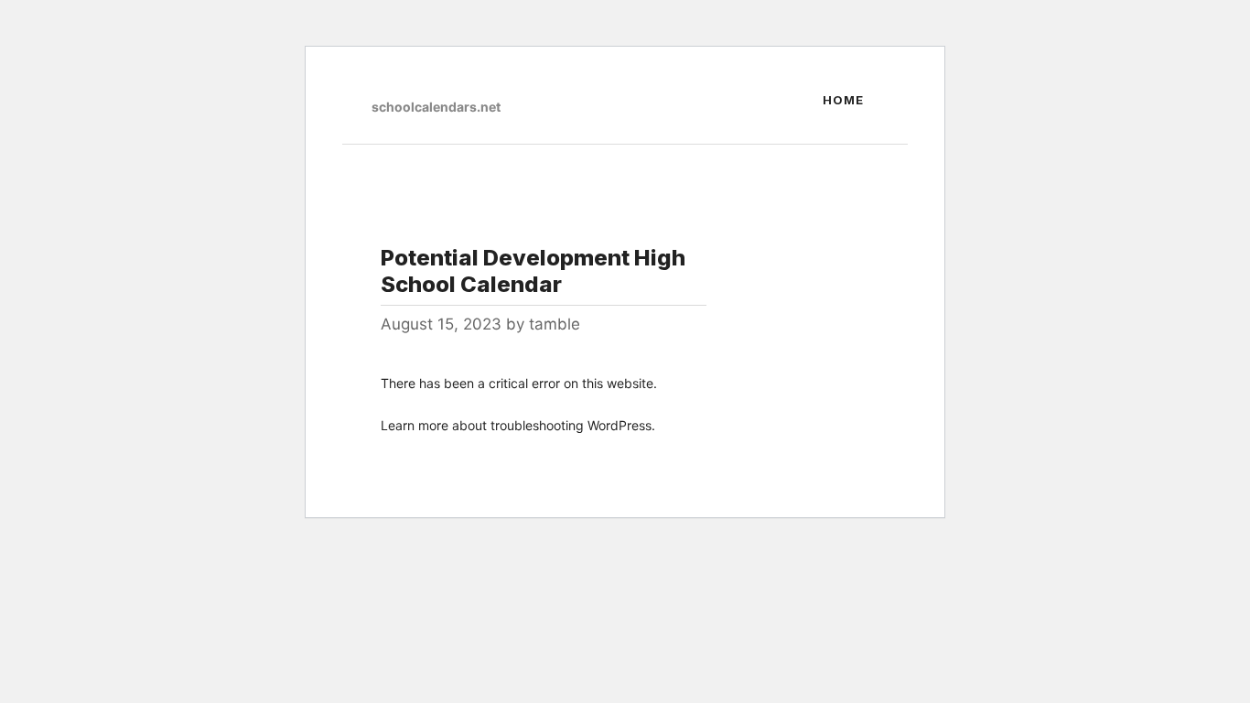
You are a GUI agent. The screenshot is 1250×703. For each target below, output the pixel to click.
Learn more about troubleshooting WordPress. (518, 425)
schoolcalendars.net (436, 106)
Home (843, 99)
